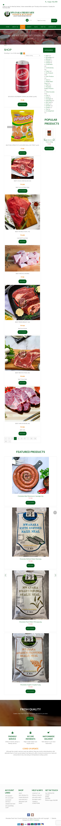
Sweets (48, 107)
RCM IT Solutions (34, 818)
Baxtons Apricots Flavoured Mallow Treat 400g (22, 145)
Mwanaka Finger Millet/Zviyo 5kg (30, 508)
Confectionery (50, 68)
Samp (47, 97)
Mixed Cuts (30, 683)
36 (5, 441)
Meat (47, 85)
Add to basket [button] (22, 104)
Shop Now (30, 717)
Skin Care (48, 102)
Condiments (49, 64)
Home (5, 45)
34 (31, 438)
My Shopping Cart (9, 805)
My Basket (8, 794)
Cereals (48, 61)
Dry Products (49, 73)
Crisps (47, 71)
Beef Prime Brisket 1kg (22, 322)
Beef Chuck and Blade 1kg (22, 181)
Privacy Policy (37, 794)
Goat (47, 80)
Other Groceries (50, 92)
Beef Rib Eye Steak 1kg (22, 373)
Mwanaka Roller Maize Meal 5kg (30, 582)
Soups (47, 104)
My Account (9, 796)
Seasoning (49, 100)
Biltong (48, 59)
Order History (10, 802)
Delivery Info (36, 796)
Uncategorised (50, 111)
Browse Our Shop (23, 801)
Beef (47, 55)
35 (35, 438)
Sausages (48, 98)
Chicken (48, 62)
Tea (47, 109)
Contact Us (36, 792)
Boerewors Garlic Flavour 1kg (30, 633)
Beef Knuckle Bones (22, 273)
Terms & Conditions (36, 801)
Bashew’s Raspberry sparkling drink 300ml (22, 96)
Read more (22, 152)
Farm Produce (50, 76)
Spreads (48, 105)
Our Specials (23, 798)
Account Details (8, 799)
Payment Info (36, 798)
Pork (47, 95)
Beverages (49, 57)
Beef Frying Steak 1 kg (22, 231)
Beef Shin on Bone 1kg (22, 423)
